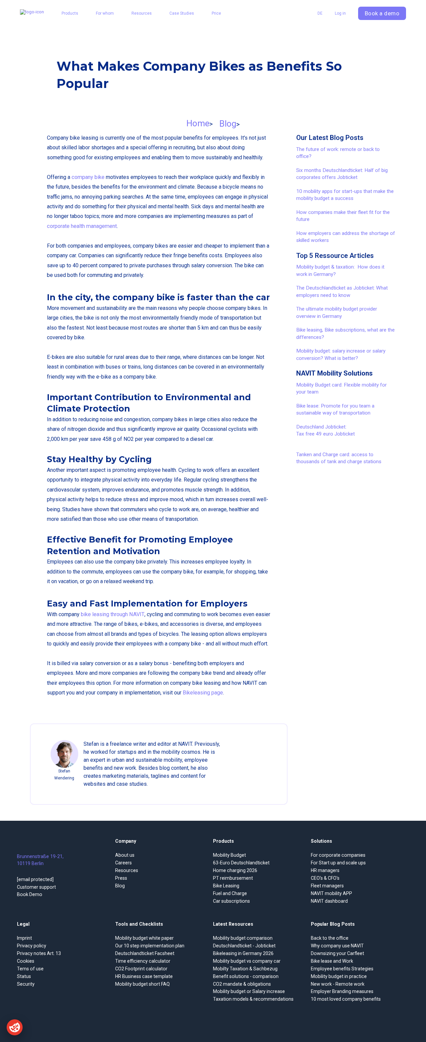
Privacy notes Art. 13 (39, 953)
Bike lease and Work (332, 961)
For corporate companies (338, 855)
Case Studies (181, 13)
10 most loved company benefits (346, 999)
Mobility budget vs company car (247, 961)
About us (124, 855)
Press (121, 878)
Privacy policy (31, 945)
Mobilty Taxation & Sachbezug (245, 968)
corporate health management (82, 226)
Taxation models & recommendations (253, 999)
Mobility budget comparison (243, 938)
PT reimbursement (233, 878)
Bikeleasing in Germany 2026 (243, 953)
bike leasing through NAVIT (112, 614)
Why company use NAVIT (337, 945)
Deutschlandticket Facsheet (144, 953)
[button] (70, 13)
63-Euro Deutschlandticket (241, 862)
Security (26, 984)
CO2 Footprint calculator (141, 968)
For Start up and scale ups (338, 862)
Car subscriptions (231, 901)
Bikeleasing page (203, 692)
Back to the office (329, 938)
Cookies (25, 961)
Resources (126, 870)
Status (24, 976)
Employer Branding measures (342, 991)
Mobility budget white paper (144, 938)
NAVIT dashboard (329, 901)
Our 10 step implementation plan (149, 945)
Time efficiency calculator (142, 961)
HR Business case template (144, 976)
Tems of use (30, 968)
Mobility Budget (229, 855)
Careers (123, 862)
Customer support (36, 887)
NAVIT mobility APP (331, 893)
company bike (88, 177)
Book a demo (382, 13)
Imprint (24, 938)
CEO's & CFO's (325, 878)
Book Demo (29, 894)
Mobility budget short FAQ (142, 984)
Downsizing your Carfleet (337, 953)
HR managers (325, 870)
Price (216, 13)
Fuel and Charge (230, 893)
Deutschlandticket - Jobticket (244, 945)
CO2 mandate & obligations (242, 984)
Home (197, 123)
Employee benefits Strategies (342, 968)
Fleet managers (327, 885)
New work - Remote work (337, 984)
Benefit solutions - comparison (246, 976)
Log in (340, 13)
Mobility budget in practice (339, 976)
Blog (227, 124)
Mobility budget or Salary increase (249, 991)
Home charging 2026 (235, 870)
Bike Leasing (226, 885)
